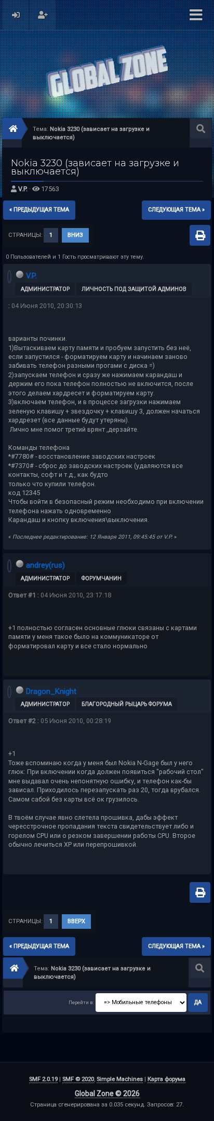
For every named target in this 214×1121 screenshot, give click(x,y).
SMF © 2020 (78, 1079)
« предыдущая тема (39, 209)
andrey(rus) (45, 565)
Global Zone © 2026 (107, 1093)
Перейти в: (81, 1002)
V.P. (23, 189)
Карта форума (166, 1079)
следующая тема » (176, 209)
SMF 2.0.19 (43, 1079)
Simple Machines (120, 1079)
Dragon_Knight (51, 691)
